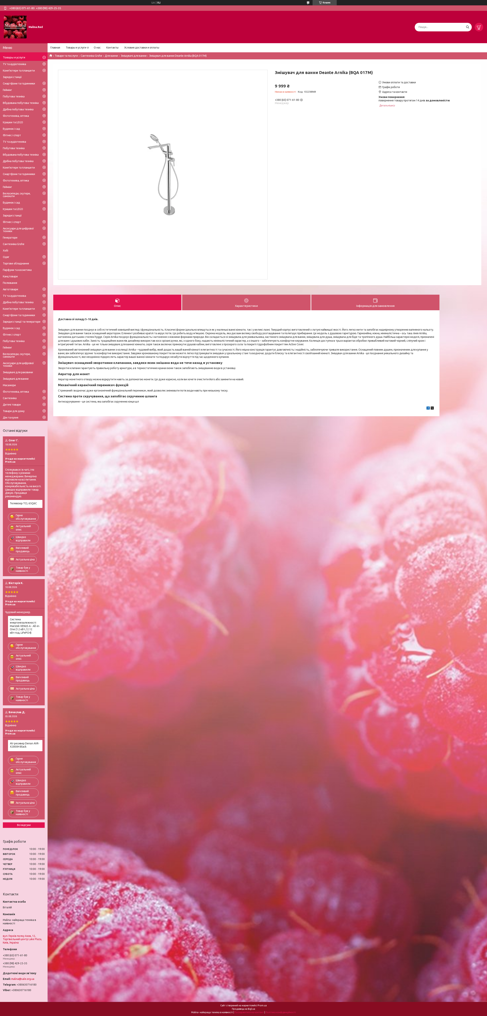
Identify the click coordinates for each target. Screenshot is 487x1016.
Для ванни (111, 55)
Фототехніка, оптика (16, 115)
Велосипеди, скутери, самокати (16, 195)
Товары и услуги (76, 47)
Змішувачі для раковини (18, 372)
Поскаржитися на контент (249, 1012)
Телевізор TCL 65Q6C (23, 503)
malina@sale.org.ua (22, 978)
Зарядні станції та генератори (21, 321)
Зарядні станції (12, 77)
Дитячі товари (12, 404)
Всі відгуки (24, 825)
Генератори (10, 237)
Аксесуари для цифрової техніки (18, 230)
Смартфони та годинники (19, 83)
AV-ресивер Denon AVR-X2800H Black (24, 745)
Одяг (6, 257)
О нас (97, 47)
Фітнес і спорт (12, 135)
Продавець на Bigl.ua (243, 1009)
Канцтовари (10, 276)
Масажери (9, 385)
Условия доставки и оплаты (141, 47)
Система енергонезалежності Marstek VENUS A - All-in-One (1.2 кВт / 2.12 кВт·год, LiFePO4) (25, 626)
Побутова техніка (14, 96)
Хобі (5, 250)
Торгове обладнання (16, 263)
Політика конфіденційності (281, 1012)
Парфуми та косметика (17, 269)
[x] (432, 408)
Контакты (112, 47)
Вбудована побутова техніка (21, 102)
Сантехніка (10, 398)
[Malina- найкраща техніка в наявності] (15, 26)
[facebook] (428, 408)
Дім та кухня (10, 417)
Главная (55, 47)
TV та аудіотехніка (14, 64)
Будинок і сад (11, 128)
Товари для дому (14, 411)
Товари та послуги (66, 55)
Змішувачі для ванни (133, 55)
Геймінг (7, 89)
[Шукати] (467, 27)
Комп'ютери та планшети (19, 70)
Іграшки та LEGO (13, 122)
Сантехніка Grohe (91, 55)
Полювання (10, 282)
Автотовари (10, 289)
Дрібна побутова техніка (18, 109)
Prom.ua (262, 1005)
